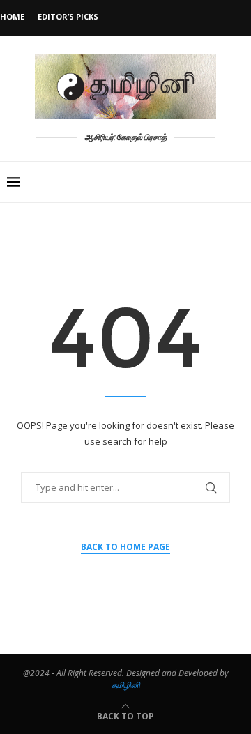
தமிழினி (126, 685)
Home (12, 16)
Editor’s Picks (68, 16)
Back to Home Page (125, 547)
